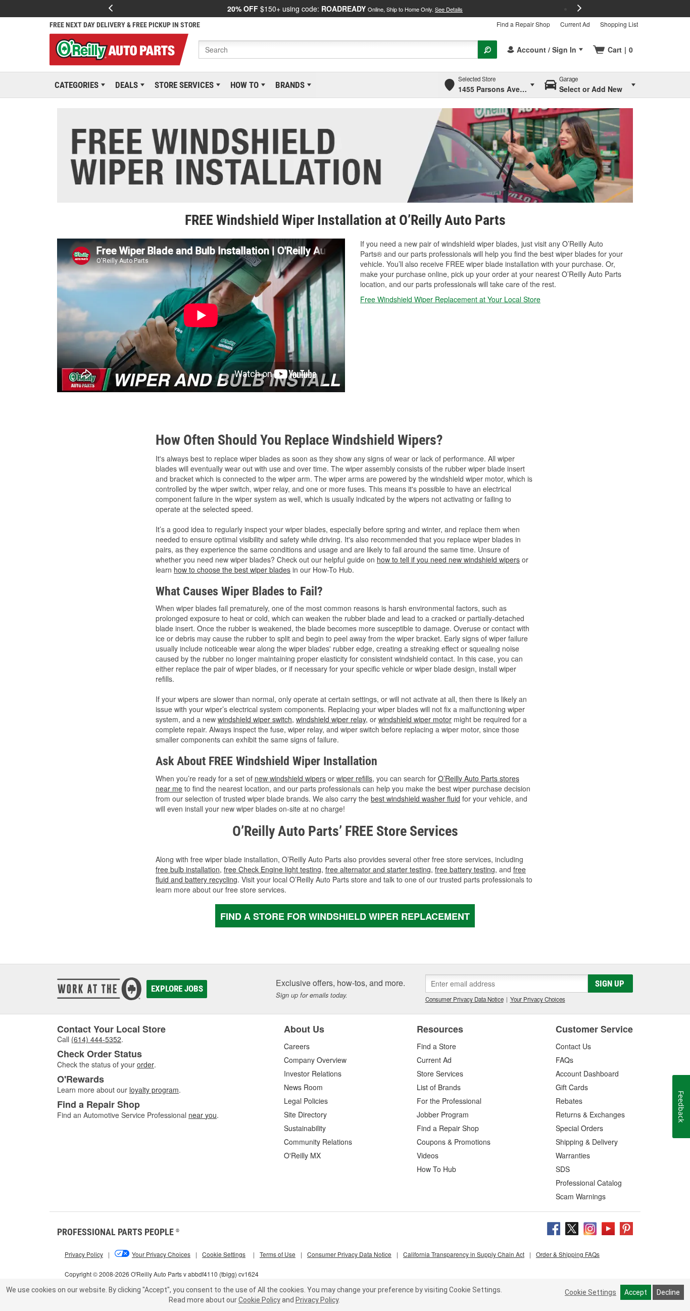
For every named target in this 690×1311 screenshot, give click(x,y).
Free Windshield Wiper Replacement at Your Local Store (450, 299)
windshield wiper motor (415, 719)
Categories (75, 85)
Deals (124, 85)
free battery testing (465, 869)
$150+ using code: (345, 9)
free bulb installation (188, 869)
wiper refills (354, 778)
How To (242, 85)
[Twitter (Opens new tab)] (571, 1228)
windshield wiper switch (255, 719)
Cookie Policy (259, 1300)
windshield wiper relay (331, 719)
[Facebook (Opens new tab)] (553, 1228)
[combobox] (338, 49)
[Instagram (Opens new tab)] (590, 1228)
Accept (635, 1292)
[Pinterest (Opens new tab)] (626, 1228)
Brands (288, 85)
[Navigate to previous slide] (110, 8)
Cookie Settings (590, 1292)
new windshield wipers (290, 778)
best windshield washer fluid (415, 798)
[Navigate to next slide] (579, 8)
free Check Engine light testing (272, 869)
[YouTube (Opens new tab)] (608, 1228)
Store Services (182, 85)
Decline (668, 1292)
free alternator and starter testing (378, 869)
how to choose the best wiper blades (232, 570)
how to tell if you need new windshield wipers (448, 559)
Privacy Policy (316, 1300)
